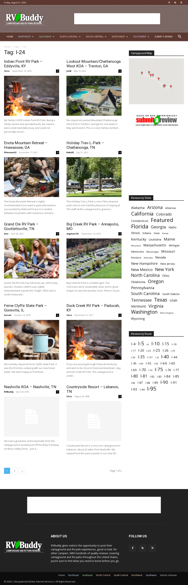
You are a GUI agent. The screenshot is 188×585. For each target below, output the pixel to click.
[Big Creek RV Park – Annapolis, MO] (94, 258)
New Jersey (167, 263)
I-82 (152, 376)
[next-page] (22, 471)
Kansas (165, 233)
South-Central (95, 36)
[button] (179, 37)
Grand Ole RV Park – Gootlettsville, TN (21, 226)
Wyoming (138, 318)
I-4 (133, 344)
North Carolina (145, 275)
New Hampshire (144, 263)
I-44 (174, 357)
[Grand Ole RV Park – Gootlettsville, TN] (31, 258)
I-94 (142, 389)
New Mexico (142, 269)
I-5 (141, 343)
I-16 (174, 344)
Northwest (118, 36)
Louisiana (155, 239)
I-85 (176, 376)
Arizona (155, 207)
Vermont (138, 306)
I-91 (174, 382)
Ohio (165, 276)
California (142, 214)
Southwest (139, 36)
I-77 (176, 370)
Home (10, 36)
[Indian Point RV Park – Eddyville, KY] (31, 96)
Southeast (45, 36)
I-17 (133, 350)
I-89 (155, 383)
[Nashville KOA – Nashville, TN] (31, 417)
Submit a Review (163, 36)
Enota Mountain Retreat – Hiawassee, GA (26, 145)
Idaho (172, 227)
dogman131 (72, 233)
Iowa (157, 233)
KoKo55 (70, 152)
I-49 (141, 363)
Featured (162, 220)
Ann (6, 233)
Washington (144, 312)
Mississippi (152, 251)
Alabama (138, 208)
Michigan (174, 245)
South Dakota (170, 294)
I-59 (156, 363)
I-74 (150, 370)
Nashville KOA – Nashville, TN (30, 387)
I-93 (134, 389)
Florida (139, 226)
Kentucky (138, 239)
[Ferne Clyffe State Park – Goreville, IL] (31, 340)
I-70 (142, 370)
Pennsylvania (142, 288)
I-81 (143, 376)
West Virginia (166, 312)
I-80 (134, 376)
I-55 (148, 363)
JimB (68, 71)
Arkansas (170, 208)
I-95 (151, 389)
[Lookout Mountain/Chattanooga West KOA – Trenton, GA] (94, 96)
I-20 (141, 350)
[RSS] (175, 2)
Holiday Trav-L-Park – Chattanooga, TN (85, 145)
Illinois (135, 233)
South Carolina (145, 293)
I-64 (163, 363)
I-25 (156, 350)
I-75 (159, 369)
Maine (169, 239)
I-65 (172, 363)
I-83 (159, 376)
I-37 (150, 357)
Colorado (164, 214)
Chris (7, 71)
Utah (173, 300)
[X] (181, 2)
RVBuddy (9, 391)
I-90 (164, 382)
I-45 (133, 363)
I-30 (133, 357)
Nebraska (148, 257)
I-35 (141, 357)
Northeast (24, 36)
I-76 (168, 370)
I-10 (155, 343)
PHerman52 (10, 152)
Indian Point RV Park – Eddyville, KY (23, 63)
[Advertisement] (117, 18)
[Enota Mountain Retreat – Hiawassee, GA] (31, 177)
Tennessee (141, 300)
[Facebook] (169, 2)
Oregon (156, 281)
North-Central (69, 36)
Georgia (158, 227)
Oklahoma (138, 282)
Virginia (156, 306)
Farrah (7, 315)
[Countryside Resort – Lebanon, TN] (94, 421)
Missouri (168, 251)
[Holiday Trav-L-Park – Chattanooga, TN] (94, 177)
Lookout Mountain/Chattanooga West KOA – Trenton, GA (93, 63)
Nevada (160, 257)
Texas (160, 300)
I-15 (165, 344)
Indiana (146, 233)
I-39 (157, 357)
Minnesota (137, 251)
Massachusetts (154, 245)
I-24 (149, 350)
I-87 (140, 383)
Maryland (136, 245)
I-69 (134, 370)
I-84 (167, 376)
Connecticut (139, 221)
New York (164, 269)
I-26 (165, 350)
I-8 (148, 344)
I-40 (165, 356)
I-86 (133, 382)
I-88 (147, 382)
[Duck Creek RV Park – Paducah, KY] (94, 340)
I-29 (173, 350)
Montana (136, 257)
